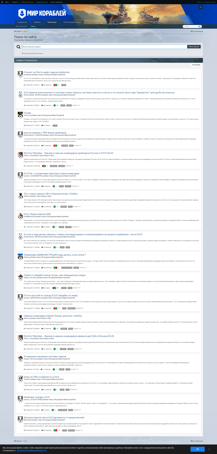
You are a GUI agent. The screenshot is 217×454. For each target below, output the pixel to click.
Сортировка (196, 65)
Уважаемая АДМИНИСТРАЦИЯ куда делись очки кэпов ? (55, 254)
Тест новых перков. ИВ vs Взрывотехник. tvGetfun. (51, 193)
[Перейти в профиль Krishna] (20, 256)
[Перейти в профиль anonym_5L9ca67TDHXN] (20, 398)
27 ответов (47, 328)
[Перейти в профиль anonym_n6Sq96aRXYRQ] (20, 174)
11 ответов (46, 369)
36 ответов (47, 430)
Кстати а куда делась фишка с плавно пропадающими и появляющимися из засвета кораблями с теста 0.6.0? (83, 234)
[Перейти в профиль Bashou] (20, 195)
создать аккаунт (210, 2)
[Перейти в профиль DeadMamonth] (20, 215)
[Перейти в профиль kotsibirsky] (20, 73)
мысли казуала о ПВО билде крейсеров (45, 132)
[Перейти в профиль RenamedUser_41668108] (20, 134)
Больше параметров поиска (33, 53)
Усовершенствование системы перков (45, 356)
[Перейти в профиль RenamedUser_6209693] (20, 93)
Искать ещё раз (194, 46)
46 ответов (47, 85)
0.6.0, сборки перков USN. (37, 214)
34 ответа (46, 227)
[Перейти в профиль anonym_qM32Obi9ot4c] (20, 296)
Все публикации (21, 26)
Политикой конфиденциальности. (32, 450)
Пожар (27, 113)
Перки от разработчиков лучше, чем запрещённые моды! (55, 275)
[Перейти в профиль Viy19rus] (20, 114)
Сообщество (22, 22)
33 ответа (46, 125)
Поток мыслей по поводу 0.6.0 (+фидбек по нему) (51, 295)
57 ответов (47, 389)
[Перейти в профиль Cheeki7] (20, 378)
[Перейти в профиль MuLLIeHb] (20, 418)
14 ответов (47, 349)
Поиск (33, 26)
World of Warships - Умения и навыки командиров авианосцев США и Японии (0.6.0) (69, 336)
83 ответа (46, 288)
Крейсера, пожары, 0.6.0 (36, 397)
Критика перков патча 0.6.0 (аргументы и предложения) (54, 417)
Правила (37, 22)
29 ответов (47, 268)
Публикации (52, 22)
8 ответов (46, 186)
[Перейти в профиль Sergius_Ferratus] (20, 276)
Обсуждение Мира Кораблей (54, 75)
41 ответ (46, 410)
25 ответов (47, 206)
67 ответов (47, 145)
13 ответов (47, 247)
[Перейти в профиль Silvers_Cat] (20, 154)
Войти (199, 2)
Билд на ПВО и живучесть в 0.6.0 (41, 377)
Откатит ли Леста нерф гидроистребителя (47, 72)
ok (197, 449)
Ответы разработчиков (72, 22)
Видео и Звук (49, 155)
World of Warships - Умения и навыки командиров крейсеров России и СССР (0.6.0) (68, 153)
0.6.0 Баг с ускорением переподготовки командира (51, 173)
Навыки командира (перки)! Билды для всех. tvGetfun (53, 315)
